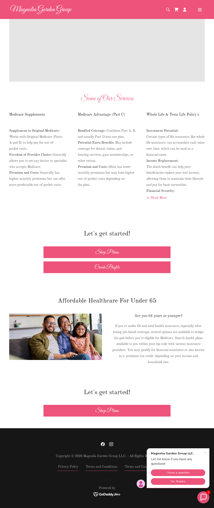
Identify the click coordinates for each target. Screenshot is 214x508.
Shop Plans (107, 252)
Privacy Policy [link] (68, 467)
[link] (40, 10)
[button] (176, 9)
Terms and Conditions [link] (101, 467)
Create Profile (107, 267)
